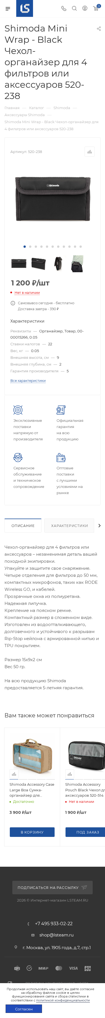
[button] (24, 247)
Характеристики (69, 526)
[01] (52, 200)
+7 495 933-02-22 (54, 924)
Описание (22, 526)
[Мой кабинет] (84, 9)
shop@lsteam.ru (56, 935)
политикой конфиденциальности (63, 1000)
